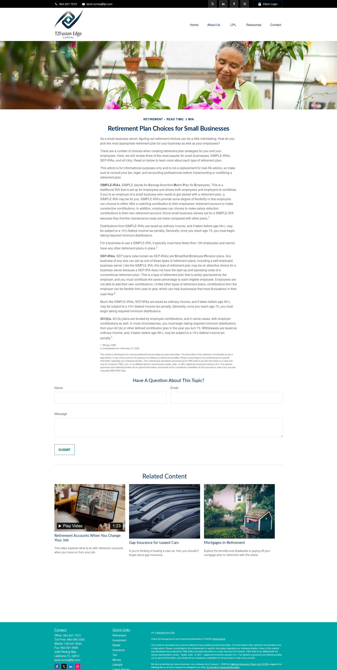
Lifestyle (118, 664)
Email (174, 387)
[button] (194, 24)
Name (58, 387)
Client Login (270, 4)
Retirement (119, 635)
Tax (115, 655)
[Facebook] (234, 4)
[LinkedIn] (223, 4)
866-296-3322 (76, 639)
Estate (116, 645)
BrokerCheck (219, 638)
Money (117, 660)
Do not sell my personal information (222, 667)
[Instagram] (77, 666)
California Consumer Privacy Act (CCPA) (249, 664)
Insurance (119, 650)
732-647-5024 (73, 643)
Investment (119, 640)
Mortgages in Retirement (224, 543)
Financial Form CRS (165, 632)
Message (60, 413)
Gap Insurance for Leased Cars (154, 543)
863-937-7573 (68, 4)
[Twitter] (212, 4)
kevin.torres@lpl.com (100, 4)
